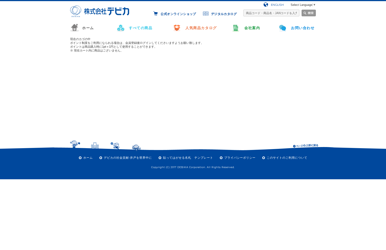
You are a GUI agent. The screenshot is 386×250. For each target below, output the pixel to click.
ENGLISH (277, 4)
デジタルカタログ (224, 14)
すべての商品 (141, 28)
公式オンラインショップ (178, 14)
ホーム (88, 28)
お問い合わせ (303, 28)
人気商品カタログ (201, 28)
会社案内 (252, 28)
